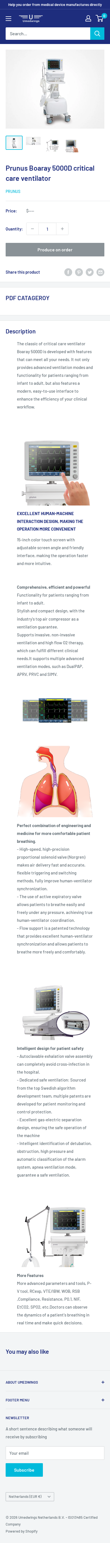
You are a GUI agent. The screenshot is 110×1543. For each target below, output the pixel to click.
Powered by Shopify (22, 1531)
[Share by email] (100, 272)
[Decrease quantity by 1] (32, 229)
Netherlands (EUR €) (25, 1496)
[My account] (88, 18)
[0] (99, 18)
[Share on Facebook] (68, 272)
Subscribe (24, 1469)
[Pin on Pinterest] (79, 272)
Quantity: (14, 228)
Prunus (13, 191)
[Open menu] (8, 18)
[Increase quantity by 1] (62, 229)
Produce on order (55, 249)
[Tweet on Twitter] (90, 272)
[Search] (97, 33)
